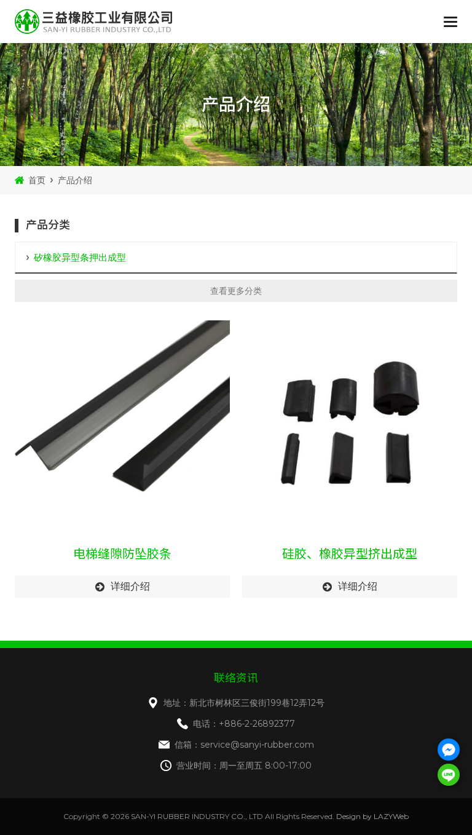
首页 (36, 180)
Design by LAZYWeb (372, 816)
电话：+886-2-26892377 (244, 723)
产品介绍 (75, 180)
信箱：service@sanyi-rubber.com (244, 744)
